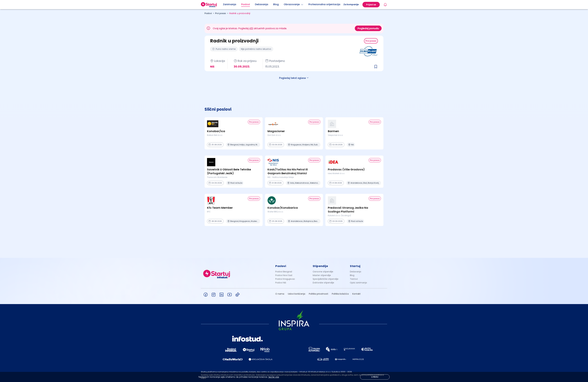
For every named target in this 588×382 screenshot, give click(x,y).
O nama (279, 293)
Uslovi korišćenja (296, 293)
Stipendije (320, 266)
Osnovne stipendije (323, 271)
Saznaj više (273, 377)
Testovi (354, 278)
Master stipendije (322, 275)
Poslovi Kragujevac (285, 278)
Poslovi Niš (280, 282)
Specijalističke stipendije (325, 278)
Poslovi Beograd (283, 271)
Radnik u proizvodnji (239, 13)
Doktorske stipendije (323, 282)
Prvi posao (220, 13)
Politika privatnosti (318, 293)
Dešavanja (355, 271)
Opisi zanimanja (358, 282)
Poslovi (208, 13)
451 (251, 28)
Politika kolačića (340, 293)
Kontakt (356, 293)
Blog (352, 275)
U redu (375, 377)
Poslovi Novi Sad (283, 275)
